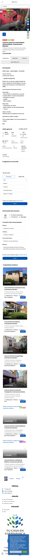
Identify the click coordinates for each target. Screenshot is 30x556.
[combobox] (15, 180)
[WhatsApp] (28, 19)
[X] (28, 27)
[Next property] (24, 479)
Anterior (12, 478)
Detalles (23, 297)
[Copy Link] (28, 32)
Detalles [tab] (24, 58)
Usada (24, 269)
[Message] (28, 37)
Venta (21, 337)
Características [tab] (15, 62)
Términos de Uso (19, 200)
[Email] (28, 34)
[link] (15, 276)
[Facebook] (28, 21)
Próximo (18, 478)
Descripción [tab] (6, 58)
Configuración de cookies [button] (16, 551)
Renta (21, 269)
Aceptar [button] (24, 551)
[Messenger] (28, 24)
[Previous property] (6, 479)
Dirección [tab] (15, 58)
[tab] (4, 34)
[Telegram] (28, 29)
